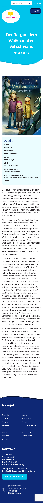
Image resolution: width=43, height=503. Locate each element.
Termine (5, 439)
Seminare (5, 425)
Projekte (5, 422)
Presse (24, 422)
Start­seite (5, 415)
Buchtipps (6, 429)
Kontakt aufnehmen (14, 476)
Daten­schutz (27, 436)
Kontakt (37, 3)
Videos (4, 432)
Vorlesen (5, 418)
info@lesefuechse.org (16, 464)
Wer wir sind (26, 418)
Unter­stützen (27, 429)
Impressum (26, 432)
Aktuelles (5, 436)
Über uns (25, 415)
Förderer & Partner (29, 425)
